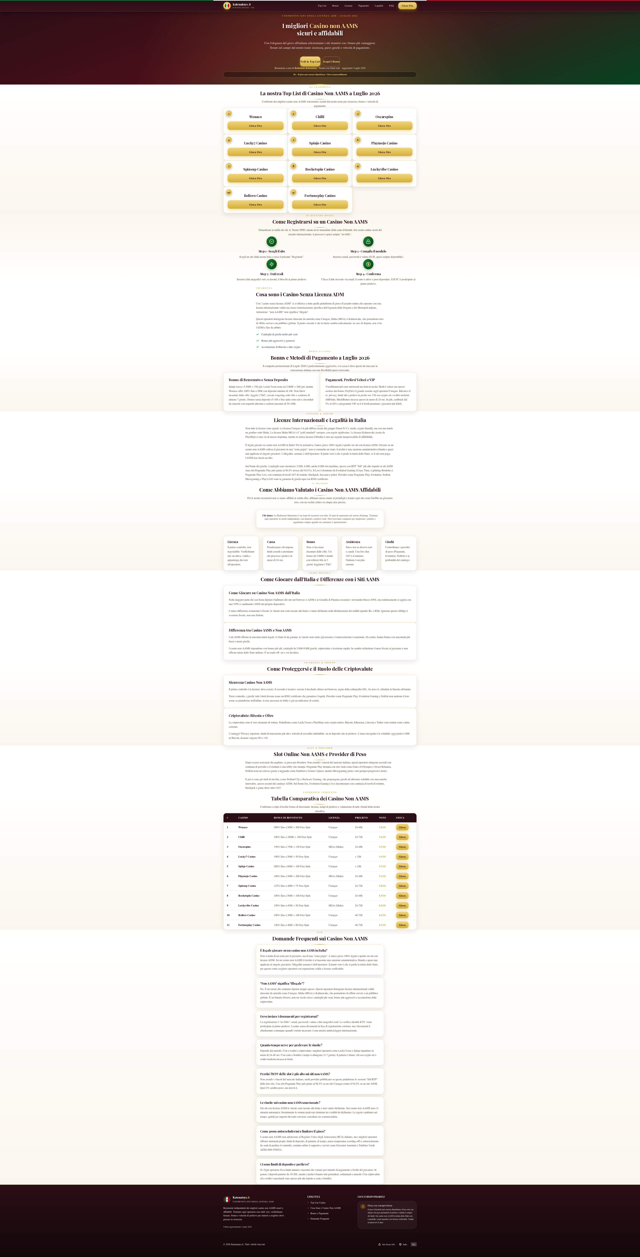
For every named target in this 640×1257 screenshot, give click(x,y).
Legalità (379, 5)
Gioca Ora (407, 5)
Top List (322, 5)
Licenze (348, 5)
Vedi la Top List (310, 61)
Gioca (402, 827)
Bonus (335, 5)
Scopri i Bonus (331, 61)
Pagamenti (363, 5)
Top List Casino (318, 1202)
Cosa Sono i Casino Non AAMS (325, 1207)
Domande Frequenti (319, 1218)
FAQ (391, 5)
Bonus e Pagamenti (319, 1213)
